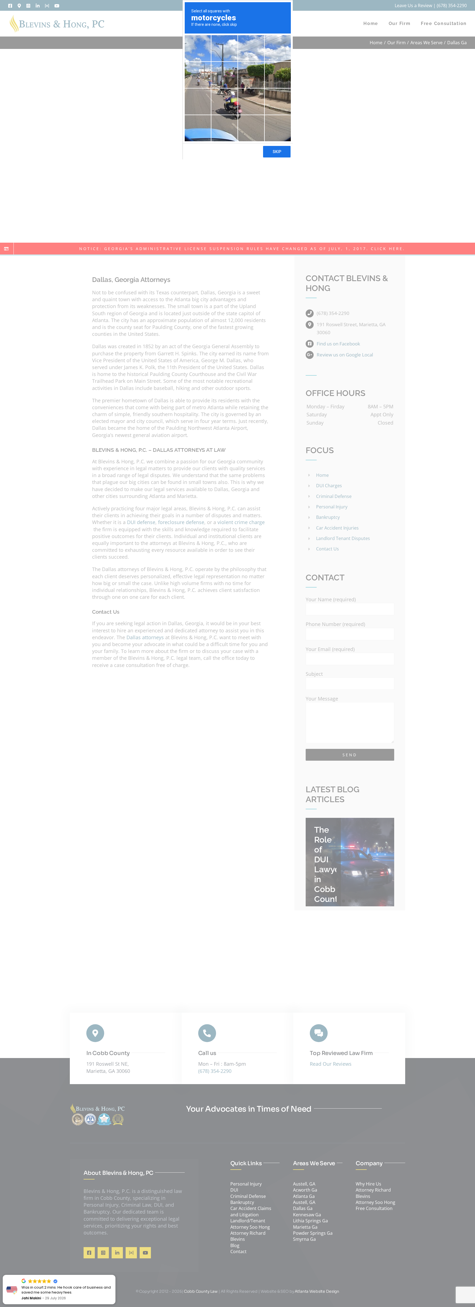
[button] (115, 1275)
